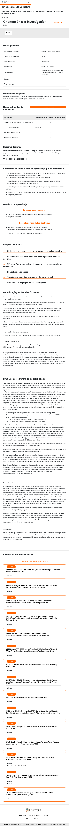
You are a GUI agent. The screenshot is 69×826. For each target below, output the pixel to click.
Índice (8, 32)
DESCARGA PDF (58, 22)
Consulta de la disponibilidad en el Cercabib (34, 561)
